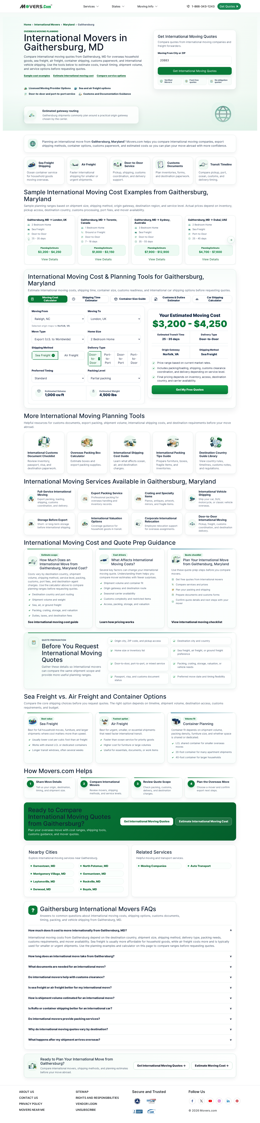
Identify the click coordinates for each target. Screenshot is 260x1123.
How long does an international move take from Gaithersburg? (130, 956)
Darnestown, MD (44, 866)
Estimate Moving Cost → (212, 1065)
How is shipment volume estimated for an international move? (130, 998)
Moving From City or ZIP (172, 53)
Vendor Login (86, 1104)
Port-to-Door (134, 358)
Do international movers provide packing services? (130, 1018)
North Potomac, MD (95, 866)
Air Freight (71, 355)
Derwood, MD (42, 889)
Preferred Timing (42, 370)
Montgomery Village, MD (49, 873)
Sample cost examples (37, 75)
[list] (130, 240)
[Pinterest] (237, 1101)
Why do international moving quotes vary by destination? (130, 1029)
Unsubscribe (86, 1110)
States (116, 6)
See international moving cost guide (53, 622)
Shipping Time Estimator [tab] (91, 299)
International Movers (47, 24)
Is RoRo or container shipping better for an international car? (130, 1008)
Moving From (40, 311)
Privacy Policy (30, 1104)
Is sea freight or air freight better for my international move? (130, 987)
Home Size (94, 331)
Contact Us (28, 1097)
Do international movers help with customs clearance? (130, 977)
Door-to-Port (121, 358)
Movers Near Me (32, 1110)
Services (89, 6)
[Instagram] (219, 1101)
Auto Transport (200, 866)
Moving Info (145, 6)
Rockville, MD (91, 881)
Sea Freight (42, 355)
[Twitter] (201, 1101)
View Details (49, 259)
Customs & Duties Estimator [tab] (174, 299)
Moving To (94, 311)
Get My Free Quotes (190, 389)
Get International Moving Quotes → (161, 1065)
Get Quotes (228, 6)
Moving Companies (153, 866)
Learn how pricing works (117, 622)
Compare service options (111, 75)
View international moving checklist (196, 622)
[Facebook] (192, 1101)
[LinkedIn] (228, 1101)
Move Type (39, 331)
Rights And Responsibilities (97, 1097)
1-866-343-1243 (203, 6)
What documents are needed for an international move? (130, 966)
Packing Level (96, 370)
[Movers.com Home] (36, 6)
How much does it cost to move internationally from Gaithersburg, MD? (130, 930)
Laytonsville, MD (44, 881)
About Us (26, 1091)
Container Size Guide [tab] (132, 298)
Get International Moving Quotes (194, 71)
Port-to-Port (107, 358)
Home (27, 24)
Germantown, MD (94, 873)
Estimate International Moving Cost (203, 821)
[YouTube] (210, 1101)
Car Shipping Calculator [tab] (215, 299)
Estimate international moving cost (73, 75)
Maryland (69, 24)
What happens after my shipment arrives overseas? (130, 1039)
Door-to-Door (93, 358)
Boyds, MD (90, 889)
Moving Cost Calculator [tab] (50, 299)
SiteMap (82, 1091)
